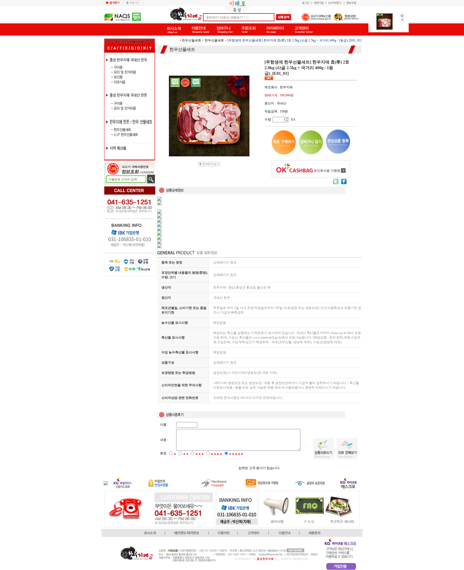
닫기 (402, 17)
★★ (186, 454)
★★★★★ (236, 454)
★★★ (199, 454)
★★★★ (216, 454)
